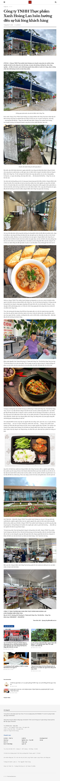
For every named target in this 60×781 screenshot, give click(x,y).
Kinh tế (10, 6)
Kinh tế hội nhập (8, 743)
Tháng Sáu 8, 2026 (36, 670)
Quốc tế (24, 743)
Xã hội (41, 740)
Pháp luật (24, 742)
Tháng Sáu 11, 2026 (8, 669)
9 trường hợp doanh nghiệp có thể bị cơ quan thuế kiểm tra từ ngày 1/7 (16, 666)
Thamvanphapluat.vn (11, 776)
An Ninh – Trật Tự (8, 738)
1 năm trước (14, 686)
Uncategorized (43, 738)
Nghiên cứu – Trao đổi (27, 740)
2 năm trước (14, 692)
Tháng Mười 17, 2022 (8, 24)
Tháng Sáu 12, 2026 (8, 649)
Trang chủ (6, 6)
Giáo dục (6, 740)
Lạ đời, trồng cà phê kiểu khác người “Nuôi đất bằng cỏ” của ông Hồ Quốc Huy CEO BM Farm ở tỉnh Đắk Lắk (43, 644)
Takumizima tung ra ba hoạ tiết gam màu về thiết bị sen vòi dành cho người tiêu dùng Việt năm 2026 (43, 667)
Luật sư (24, 738)
